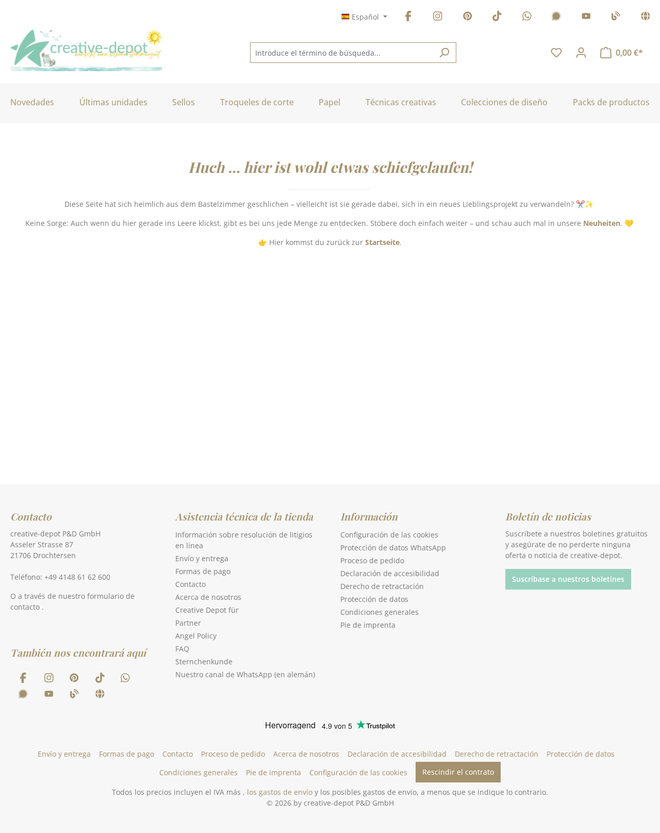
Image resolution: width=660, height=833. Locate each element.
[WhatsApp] (527, 18)
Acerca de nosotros (208, 597)
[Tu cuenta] (581, 52)
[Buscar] (444, 52)
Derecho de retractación (382, 586)
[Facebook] (408, 18)
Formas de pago (202, 571)
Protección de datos (374, 599)
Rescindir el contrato (458, 772)
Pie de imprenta (367, 625)
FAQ (182, 649)
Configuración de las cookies (389, 535)
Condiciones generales (379, 612)
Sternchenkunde (204, 661)
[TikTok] (497, 18)
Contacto (190, 584)
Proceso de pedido (372, 560)
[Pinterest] (467, 18)
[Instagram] (437, 18)
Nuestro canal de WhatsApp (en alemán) (245, 674)
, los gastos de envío (277, 792)
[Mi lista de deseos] (556, 52)
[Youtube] (586, 18)
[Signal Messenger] (556, 18)
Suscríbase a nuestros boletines (568, 579)
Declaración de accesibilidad (389, 573)
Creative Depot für (207, 610)
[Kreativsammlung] (645, 18)
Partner (188, 623)
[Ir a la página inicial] (86, 50)
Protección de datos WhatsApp (393, 547)
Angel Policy (196, 636)
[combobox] (341, 52)
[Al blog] (615, 18)
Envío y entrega (201, 558)
